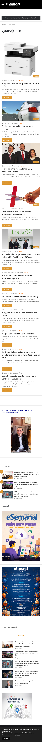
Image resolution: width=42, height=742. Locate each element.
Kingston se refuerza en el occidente (18, 334)
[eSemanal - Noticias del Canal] (13, 4)
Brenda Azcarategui (8, 272)
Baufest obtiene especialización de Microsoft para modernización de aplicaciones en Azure (26, 673)
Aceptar (6, 738)
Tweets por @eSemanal (9, 627)
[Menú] (3, 5)
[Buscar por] (39, 5)
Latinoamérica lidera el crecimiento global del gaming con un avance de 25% (26, 484)
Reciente (21, 635)
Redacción (6, 80)
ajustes (17, 735)
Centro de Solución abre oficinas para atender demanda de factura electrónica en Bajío (21, 355)
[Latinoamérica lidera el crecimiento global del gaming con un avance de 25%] (7, 485)
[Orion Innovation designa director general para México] (7, 684)
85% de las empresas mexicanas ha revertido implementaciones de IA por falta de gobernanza (26, 494)
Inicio (5, 24)
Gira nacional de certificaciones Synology (20, 296)
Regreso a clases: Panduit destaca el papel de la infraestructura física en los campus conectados (27, 474)
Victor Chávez (7, 166)
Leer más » (6, 97)
